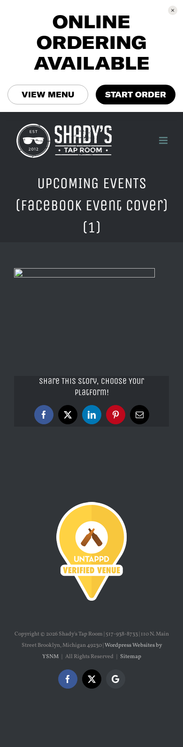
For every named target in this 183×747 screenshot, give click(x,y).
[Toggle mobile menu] (164, 140)
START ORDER (135, 94)
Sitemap (130, 656)
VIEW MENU (48, 94)
